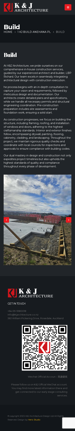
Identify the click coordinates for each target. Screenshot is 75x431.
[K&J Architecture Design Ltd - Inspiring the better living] (26, 7)
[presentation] (6, 220)
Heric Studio (34, 419)
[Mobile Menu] (68, 7)
